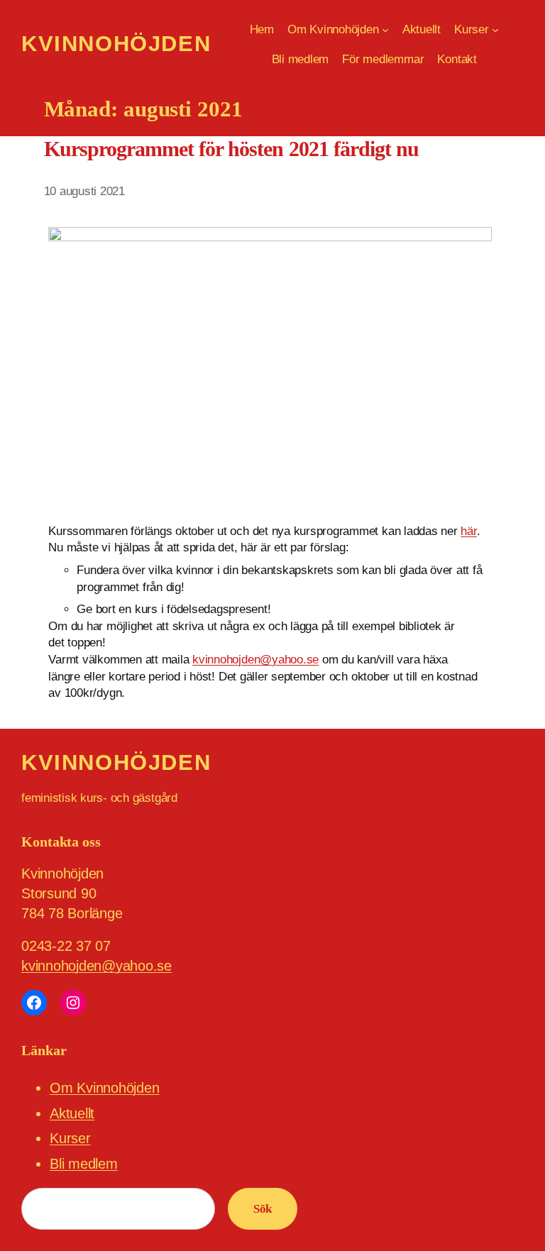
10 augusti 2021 (84, 191)
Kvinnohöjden (116, 43)
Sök (262, 1209)
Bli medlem (84, 1164)
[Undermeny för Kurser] (495, 29)
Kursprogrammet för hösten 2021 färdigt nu (231, 148)
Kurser (70, 1138)
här (468, 531)
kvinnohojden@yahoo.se (255, 659)
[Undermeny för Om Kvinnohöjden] (385, 29)
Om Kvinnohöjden (104, 1088)
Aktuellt (72, 1113)
